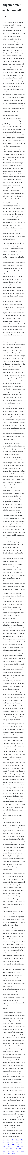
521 (20, 1148)
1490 (4, 1146)
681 (17, 1151)
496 (12, 1142)
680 (3, 1144)
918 (12, 1140)
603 (9, 1146)
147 (3, 1140)
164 (8, 1140)
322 (16, 1148)
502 (8, 1142)
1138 (13, 1144)
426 (22, 1146)
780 (8, 1151)
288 (22, 1142)
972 (13, 1146)
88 (3, 1148)
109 (18, 1146)
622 (9, 1153)
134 (13, 1151)
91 (7, 1148)
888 (18, 1144)
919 (3, 1142)
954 (22, 1140)
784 (8, 1144)
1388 (17, 1142)
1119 (4, 1151)
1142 (17, 1140)
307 (22, 1144)
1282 (13, 1153)
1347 (4, 1153)
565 (11, 1148)
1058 (22, 1151)
